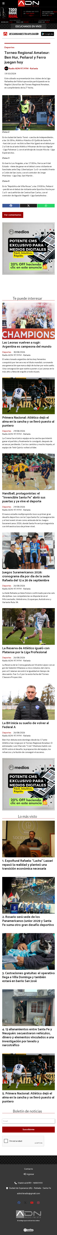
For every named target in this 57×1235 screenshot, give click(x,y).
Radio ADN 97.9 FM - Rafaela (23, 68)
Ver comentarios (12, 215)
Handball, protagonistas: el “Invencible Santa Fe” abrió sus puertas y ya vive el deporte (23, 497)
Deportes (9, 47)
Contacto (28, 1169)
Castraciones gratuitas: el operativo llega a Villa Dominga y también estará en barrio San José (28, 977)
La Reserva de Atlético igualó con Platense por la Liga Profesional (26, 650)
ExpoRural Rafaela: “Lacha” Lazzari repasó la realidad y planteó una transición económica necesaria (27, 864)
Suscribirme (28, 1129)
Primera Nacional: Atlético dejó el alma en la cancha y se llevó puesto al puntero (28, 421)
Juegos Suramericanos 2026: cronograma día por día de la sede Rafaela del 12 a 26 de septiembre (26, 576)
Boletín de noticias (27, 1111)
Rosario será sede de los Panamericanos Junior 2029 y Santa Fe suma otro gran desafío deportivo (28, 921)
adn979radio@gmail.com (28, 1193)
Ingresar (30, 1174)
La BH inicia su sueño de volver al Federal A (25, 725)
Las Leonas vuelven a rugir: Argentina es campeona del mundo (26, 344)
